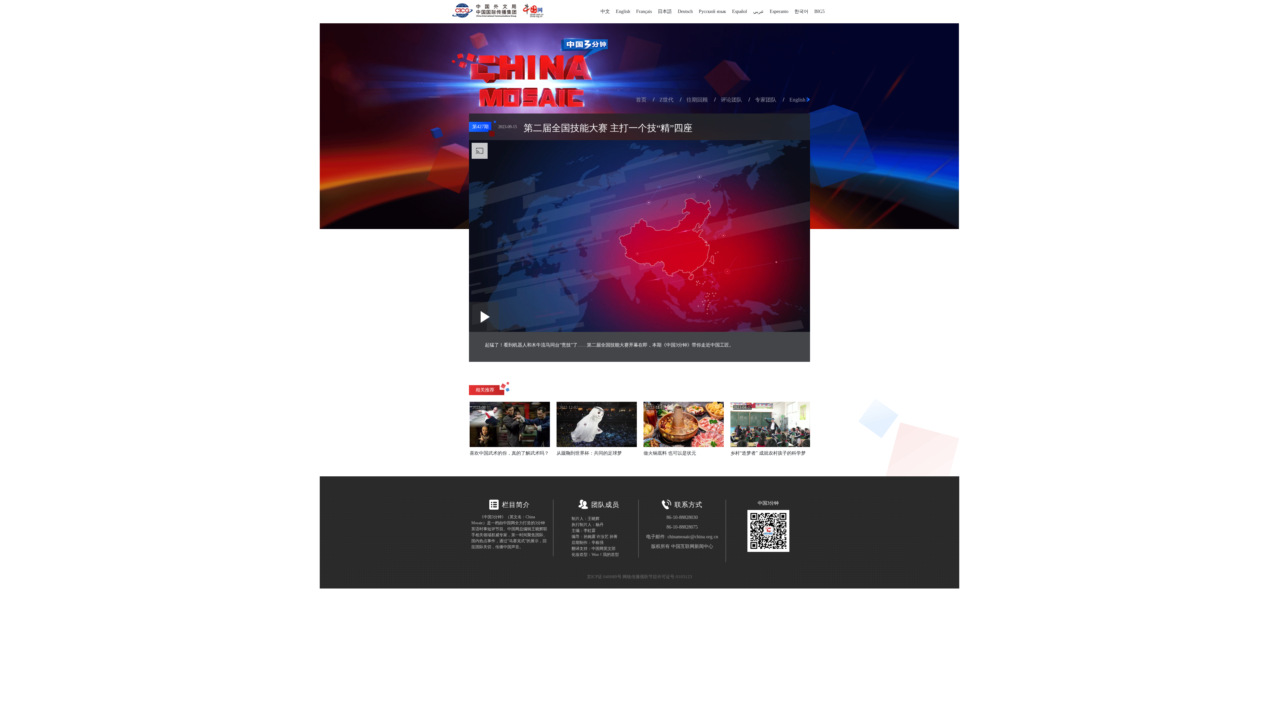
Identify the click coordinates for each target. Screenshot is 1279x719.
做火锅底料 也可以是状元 (669, 453)
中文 (605, 11)
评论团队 (731, 100)
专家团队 (765, 100)
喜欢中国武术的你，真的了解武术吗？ (509, 453)
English (623, 11)
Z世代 (666, 100)
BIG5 (819, 11)
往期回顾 (697, 100)
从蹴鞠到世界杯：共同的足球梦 (589, 453)
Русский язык (712, 11)
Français (644, 11)
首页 (641, 100)
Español (739, 11)
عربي (758, 11)
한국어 (801, 11)
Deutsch (685, 11)
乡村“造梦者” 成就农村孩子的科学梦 (768, 453)
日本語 (665, 11)
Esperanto (779, 11)
